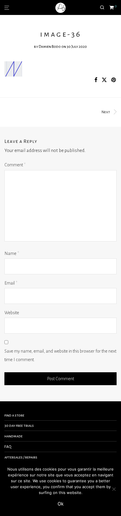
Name (11, 253)
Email (10, 283)
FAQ (7, 447)
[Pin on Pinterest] (114, 80)
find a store (14, 415)
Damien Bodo (50, 47)
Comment (15, 165)
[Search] (104, 7)
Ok (61, 504)
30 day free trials (19, 426)
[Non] (114, 489)
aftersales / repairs (20, 457)
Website (11, 312)
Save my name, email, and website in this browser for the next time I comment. (60, 355)
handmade (13, 436)
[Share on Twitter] (104, 80)
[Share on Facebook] (95, 80)
